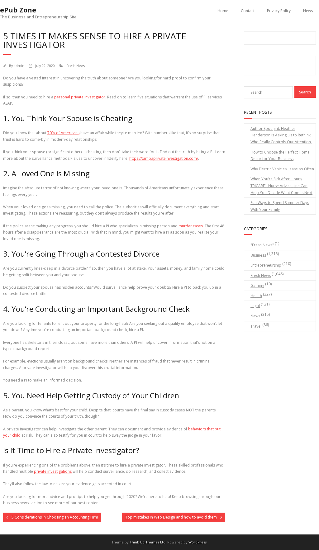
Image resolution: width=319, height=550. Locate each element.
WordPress (197, 542)
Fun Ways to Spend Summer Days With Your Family (279, 206)
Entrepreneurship (265, 265)
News (308, 10)
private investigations (53, 471)
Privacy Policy (279, 10)
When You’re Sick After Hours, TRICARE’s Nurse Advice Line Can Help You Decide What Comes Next (281, 185)
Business (258, 255)
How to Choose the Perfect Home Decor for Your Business (280, 155)
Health (256, 295)
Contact (248, 10)
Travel (255, 326)
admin (19, 65)
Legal (255, 305)
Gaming (257, 285)
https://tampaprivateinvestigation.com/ (163, 158)
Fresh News (75, 65)
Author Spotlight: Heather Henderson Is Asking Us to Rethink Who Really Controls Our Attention (281, 135)
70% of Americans (63, 132)
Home (222, 10)
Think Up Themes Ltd (147, 542)
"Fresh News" (262, 245)
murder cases (191, 226)
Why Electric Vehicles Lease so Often (282, 169)
